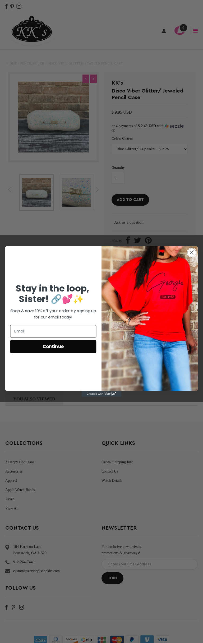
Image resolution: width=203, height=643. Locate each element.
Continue (53, 346)
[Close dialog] (191, 252)
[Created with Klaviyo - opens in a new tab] (101, 394)
